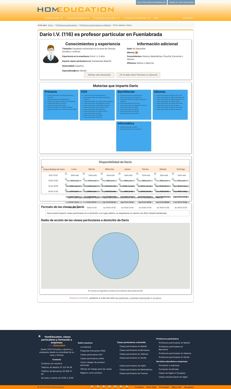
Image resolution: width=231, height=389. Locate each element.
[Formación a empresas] (148, 18)
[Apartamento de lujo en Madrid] (127, 387)
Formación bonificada (169, 369)
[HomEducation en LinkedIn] (121, 387)
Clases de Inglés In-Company (172, 373)
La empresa (85, 347)
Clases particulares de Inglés (133, 365)
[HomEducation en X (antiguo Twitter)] (115, 387)
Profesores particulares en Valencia (175, 353)
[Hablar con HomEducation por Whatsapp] (92, 387)
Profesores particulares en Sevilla (174, 357)
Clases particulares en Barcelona (134, 350)
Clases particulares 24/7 (91, 354)
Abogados (188, 387)
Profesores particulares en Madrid (174, 342)
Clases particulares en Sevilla (133, 358)
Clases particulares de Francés (134, 373)
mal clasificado (121, 298)
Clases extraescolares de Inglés (173, 377)
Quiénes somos (52, 18)
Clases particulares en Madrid (133, 346)
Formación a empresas (135, 18)
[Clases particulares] (87, 18)
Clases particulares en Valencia (134, 354)
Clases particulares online (92, 358)
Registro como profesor (91, 373)
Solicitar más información (99, 75)
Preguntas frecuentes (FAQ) (92, 351)
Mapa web (176, 387)
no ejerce (157, 298)
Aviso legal (151, 387)
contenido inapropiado (140, 298)
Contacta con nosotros (51, 363)
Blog (156, 18)
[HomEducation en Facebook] (110, 387)
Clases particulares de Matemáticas (136, 369)
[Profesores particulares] (118, 18)
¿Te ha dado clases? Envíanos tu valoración (138, 75)
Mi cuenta (188, 18)
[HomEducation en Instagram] (98, 387)
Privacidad (164, 387)
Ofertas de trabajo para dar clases (96, 369)
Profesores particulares (105, 18)
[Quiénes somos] (61, 18)
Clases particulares (76, 18)
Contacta (139, 387)
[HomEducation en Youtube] (104, 387)
